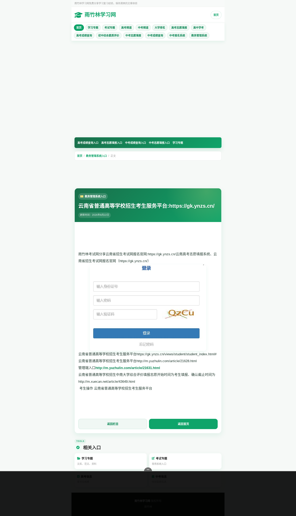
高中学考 (198, 27)
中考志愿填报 (133, 35)
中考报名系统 (177, 35)
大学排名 (160, 27)
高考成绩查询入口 (88, 142)
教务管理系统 (199, 35)
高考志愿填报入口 (111, 142)
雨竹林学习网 (100, 15)
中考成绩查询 (155, 35)
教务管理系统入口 (96, 155)
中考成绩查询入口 (135, 142)
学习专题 (93, 27)
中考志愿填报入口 (159, 142)
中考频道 (143, 27)
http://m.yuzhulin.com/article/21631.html (127, 368)
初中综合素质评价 (108, 35)
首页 (216, 14)
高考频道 (126, 27)
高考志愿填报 (179, 27)
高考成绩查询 (84, 35)
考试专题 (110, 27)
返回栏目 (112, 423)
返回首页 (183, 423)
